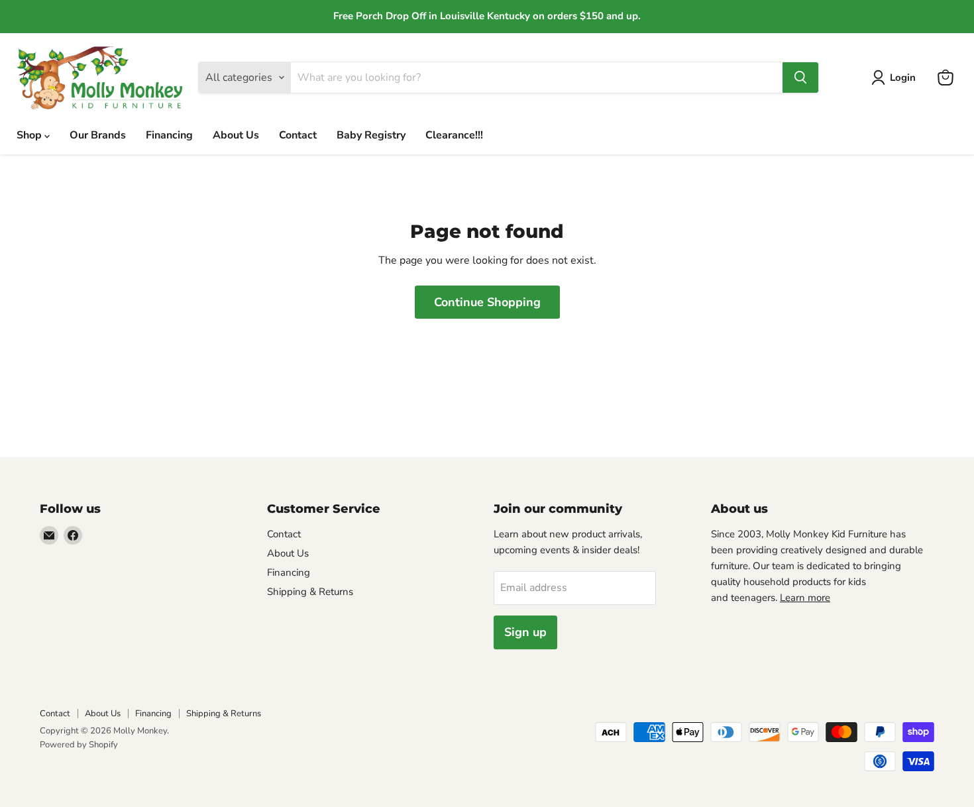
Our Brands (98, 135)
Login (903, 77)
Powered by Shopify (79, 745)
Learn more (805, 597)
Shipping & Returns (310, 591)
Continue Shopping (487, 302)
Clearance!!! (454, 135)
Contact (298, 135)
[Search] (800, 77)
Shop (30, 135)
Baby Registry (371, 135)
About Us (236, 135)
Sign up (525, 632)
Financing (169, 135)
